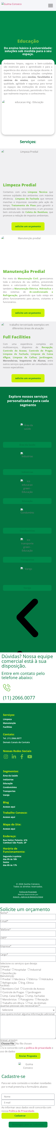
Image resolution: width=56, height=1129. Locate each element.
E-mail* (4, 921)
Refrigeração (10, 982)
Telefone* (5, 929)
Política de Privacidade (28, 892)
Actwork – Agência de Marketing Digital (28, 897)
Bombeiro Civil (11, 988)
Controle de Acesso (34, 988)
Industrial (35, 969)
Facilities (5, 985)
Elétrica (33, 979)
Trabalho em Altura (13, 1003)
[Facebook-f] (22, 756)
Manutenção (7, 976)
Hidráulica (47, 979)
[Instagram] (6, 756)
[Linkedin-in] (14, 756)
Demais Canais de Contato (16, 742)
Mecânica (19, 979)
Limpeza (4, 966)
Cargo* (4, 954)
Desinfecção (9, 973)
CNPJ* (3, 938)
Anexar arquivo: (9, 1040)
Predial (6, 969)
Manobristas (10, 999)
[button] (51, 5)
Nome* (4, 913)
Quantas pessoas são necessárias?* (20, 1006)
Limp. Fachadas (36, 996)
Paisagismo (27, 999)
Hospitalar (20, 969)
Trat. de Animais (37, 1003)
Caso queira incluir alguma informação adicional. (27, 1014)
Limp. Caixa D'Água (13, 996)
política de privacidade (38, 1047)
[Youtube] (30, 756)
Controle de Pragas (13, 992)
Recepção (43, 999)
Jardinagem (34, 992)
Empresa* (5, 946)
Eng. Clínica (27, 982)
